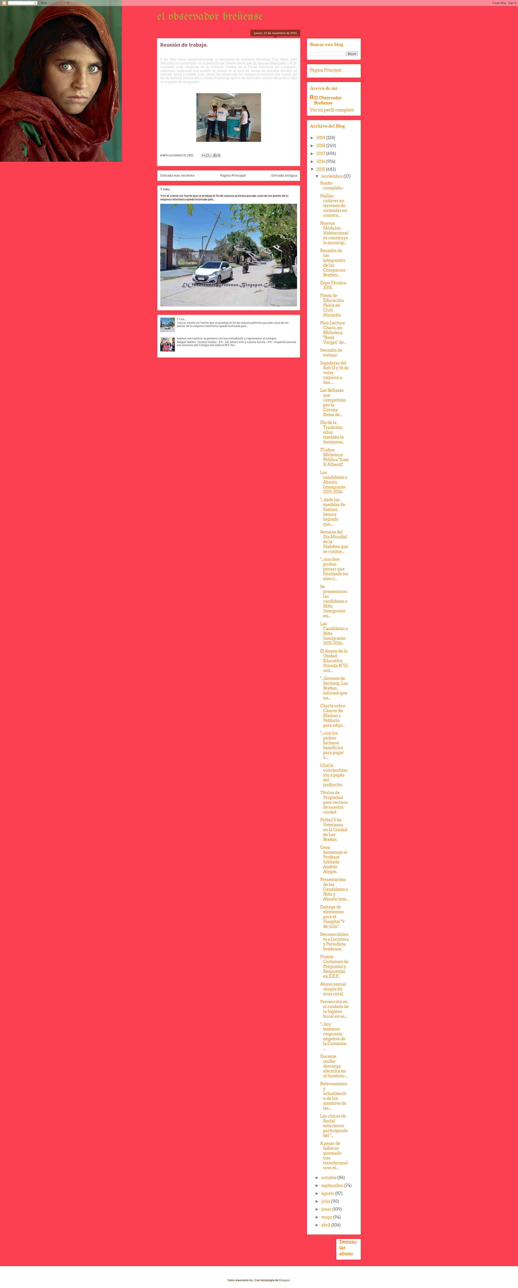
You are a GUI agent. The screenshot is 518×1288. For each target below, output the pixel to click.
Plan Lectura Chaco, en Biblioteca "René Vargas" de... (333, 332)
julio (326, 1201)
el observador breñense (210, 17)
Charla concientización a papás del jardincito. (334, 775)
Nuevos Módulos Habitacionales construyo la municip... (334, 233)
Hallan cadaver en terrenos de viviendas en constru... (333, 205)
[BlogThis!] (207, 155)
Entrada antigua (284, 175)
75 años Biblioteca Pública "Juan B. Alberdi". (334, 457)
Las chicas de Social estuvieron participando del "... (334, 1126)
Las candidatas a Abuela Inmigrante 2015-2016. (333, 482)
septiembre (332, 1185)
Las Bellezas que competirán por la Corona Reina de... (333, 402)
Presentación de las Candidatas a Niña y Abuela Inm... (334, 889)
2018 (321, 145)
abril (326, 1225)
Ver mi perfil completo (332, 110)
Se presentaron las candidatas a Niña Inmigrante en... (333, 601)
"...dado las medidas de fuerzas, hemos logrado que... (332, 512)
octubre (329, 1177)
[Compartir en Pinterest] (219, 155)
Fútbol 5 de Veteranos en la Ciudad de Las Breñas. (333, 830)
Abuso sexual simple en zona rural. (333, 989)
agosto (328, 1193)
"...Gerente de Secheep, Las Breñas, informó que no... (334, 688)
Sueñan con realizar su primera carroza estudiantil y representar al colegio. (227, 338)
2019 (321, 137)
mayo (327, 1217)
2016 (321, 161)
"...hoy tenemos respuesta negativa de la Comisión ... (333, 1036)
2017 (321, 153)
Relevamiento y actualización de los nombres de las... (333, 1096)
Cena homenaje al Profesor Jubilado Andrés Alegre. (333, 859)
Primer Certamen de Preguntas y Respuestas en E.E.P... (334, 966)
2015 (321, 169)
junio (326, 1209)
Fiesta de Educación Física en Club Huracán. (332, 305)
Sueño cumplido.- (332, 185)
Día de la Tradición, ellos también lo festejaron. (332, 432)
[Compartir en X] (211, 155)
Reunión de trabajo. (331, 353)
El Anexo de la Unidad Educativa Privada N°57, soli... (334, 661)
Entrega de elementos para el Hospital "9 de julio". (332, 917)
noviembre (332, 176)
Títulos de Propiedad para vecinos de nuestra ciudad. (334, 802)
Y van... (165, 189)
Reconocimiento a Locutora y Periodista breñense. (334, 941)
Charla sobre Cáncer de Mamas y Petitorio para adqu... (332, 715)
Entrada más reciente (177, 175)
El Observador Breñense (328, 100)
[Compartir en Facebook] (215, 155)
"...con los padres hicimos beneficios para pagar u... (332, 745)
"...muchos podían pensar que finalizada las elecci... (334, 569)
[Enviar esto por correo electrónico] (204, 155)
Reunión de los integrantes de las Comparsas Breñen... (332, 262)
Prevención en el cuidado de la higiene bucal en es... (334, 1009)
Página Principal (233, 175)
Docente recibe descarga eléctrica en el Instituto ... (334, 1066)
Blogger (284, 1280)
